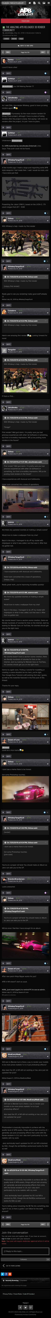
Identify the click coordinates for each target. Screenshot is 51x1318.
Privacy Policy (7, 1294)
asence (11, 522)
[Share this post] (47, 62)
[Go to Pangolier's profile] (4, 350)
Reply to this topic (26, 45)
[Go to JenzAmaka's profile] (4, 98)
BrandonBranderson (16, 879)
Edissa (10, 218)
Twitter (25, 1307)
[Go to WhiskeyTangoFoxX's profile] (4, 161)
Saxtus (11, 60)
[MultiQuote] (3, 73)
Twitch (30, 1307)
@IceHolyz (6, 114)
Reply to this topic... (14, 1251)
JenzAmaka (9, 33)
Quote (8, 73)
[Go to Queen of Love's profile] (4, 740)
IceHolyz (11, 79)
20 (48, 1259)
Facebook (20, 1307)
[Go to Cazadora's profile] (4, 311)
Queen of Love (14, 740)
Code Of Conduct (29, 1294)
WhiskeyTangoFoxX (16, 160)
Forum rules (25, 21)
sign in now (6, 1239)
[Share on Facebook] (6, 1274)
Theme (25, 1303)
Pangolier (12, 350)
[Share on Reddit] (10, 1274)
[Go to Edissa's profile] (4, 219)
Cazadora (12, 311)
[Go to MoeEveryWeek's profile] (4, 1055)
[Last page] (48, 52)
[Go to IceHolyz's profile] (4, 79)
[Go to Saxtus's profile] (4, 60)
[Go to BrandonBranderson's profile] (4, 880)
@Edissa (6, 747)
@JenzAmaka (7, 86)
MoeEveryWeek (14, 1054)
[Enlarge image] (25, 188)
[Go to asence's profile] (4, 523)
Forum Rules (18, 1294)
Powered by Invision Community (25, 1314)
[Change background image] (44, 3)
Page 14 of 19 (25, 52)
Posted (14, 62)
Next (43, 52)
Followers (23, 1259)
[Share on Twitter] (2, 1274)
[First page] (3, 52)
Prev (7, 52)
